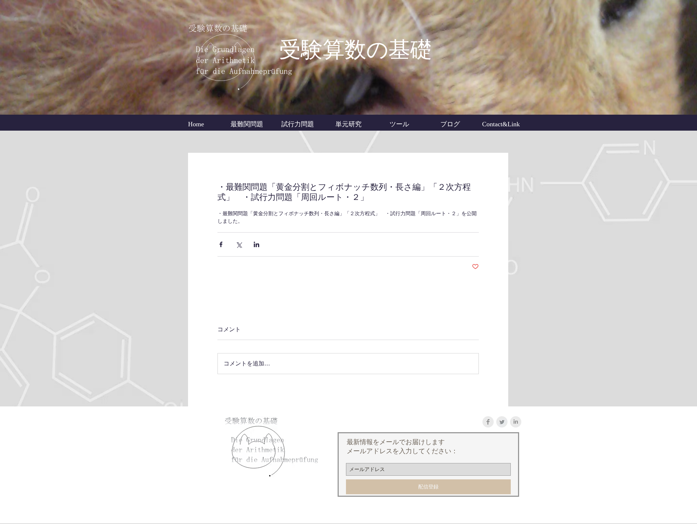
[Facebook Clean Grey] (488, 421)
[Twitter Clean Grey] (502, 421)
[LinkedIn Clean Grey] (515, 421)
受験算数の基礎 (355, 50)
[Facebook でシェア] (220, 244)
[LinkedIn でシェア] (256, 244)
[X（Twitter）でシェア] (238, 244)
